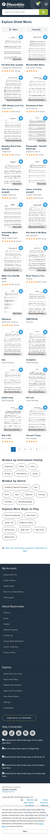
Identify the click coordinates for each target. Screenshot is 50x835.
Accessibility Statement (13, 641)
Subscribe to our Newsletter (19, 718)
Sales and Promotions (12, 691)
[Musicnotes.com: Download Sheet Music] (13, 5)
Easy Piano (31, 515)
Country (41, 495)
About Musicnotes (13, 606)
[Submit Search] (43, 12)
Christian (8, 502)
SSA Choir (39, 530)
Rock (7, 495)
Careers (6, 613)
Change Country (8, 792)
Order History (9, 580)
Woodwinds (22, 474)
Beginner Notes (26, 523)
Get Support (8, 598)
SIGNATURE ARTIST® (12, 685)
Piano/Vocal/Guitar (12, 515)
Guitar (21, 466)
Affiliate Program (10, 630)
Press (5, 618)
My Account (9, 568)
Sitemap (6, 702)
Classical (28, 495)
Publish (6, 624)
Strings (8, 474)
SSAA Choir (9, 537)
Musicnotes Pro (10, 575)
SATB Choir (9, 530)
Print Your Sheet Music (13, 592)
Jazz (17, 495)
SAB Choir (25, 530)
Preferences (8, 586)
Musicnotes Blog (10, 679)
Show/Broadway (25, 502)
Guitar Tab (9, 523)
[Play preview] (21, 37)
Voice (32, 466)
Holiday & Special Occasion (16, 487)
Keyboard (9, 466)
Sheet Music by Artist (12, 674)
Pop (36, 487)
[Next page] (42, 449)
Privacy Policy (9, 653)
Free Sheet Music (11, 697)
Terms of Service (10, 647)
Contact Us (8, 636)
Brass (35, 474)
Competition (8, 708)
